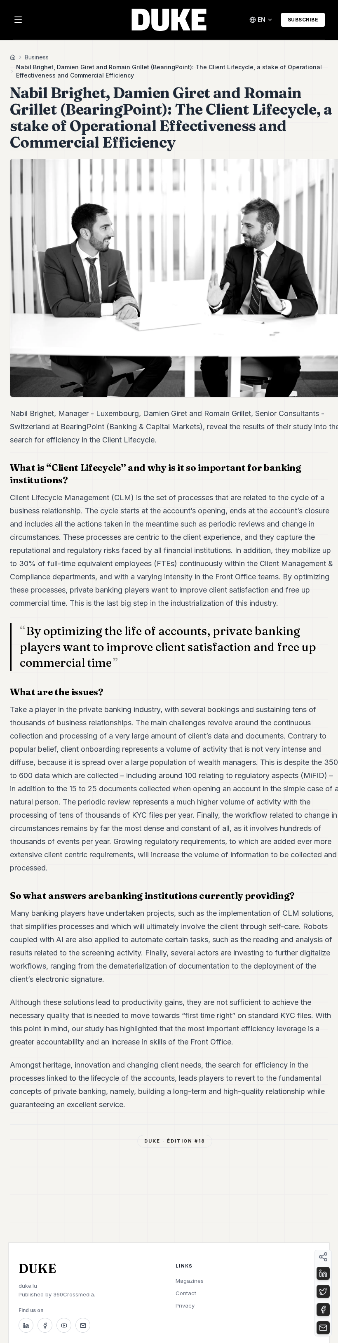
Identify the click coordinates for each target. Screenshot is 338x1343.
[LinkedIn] (26, 1325)
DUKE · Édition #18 (174, 1141)
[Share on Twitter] (323, 1291)
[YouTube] (63, 1325)
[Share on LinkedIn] (323, 1273)
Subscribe (303, 19)
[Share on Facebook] (323, 1309)
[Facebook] (45, 1325)
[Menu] (18, 19)
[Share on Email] (323, 1327)
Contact (186, 1293)
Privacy (185, 1305)
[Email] (82, 1325)
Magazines (190, 1280)
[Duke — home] (169, 20)
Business (37, 57)
